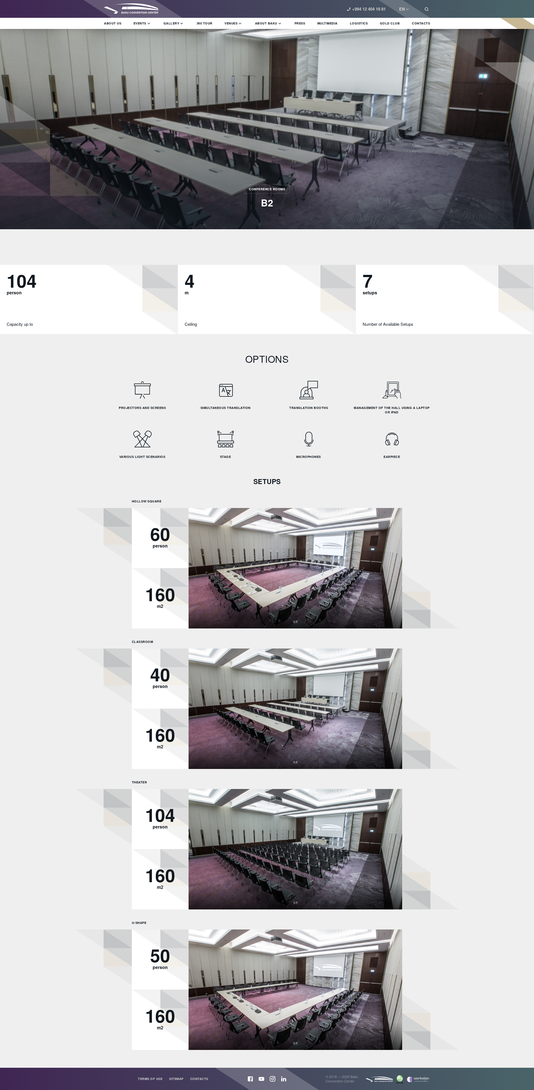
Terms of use (150, 1079)
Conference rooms (267, 189)
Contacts (199, 1079)
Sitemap (176, 1079)
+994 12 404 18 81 (369, 9)
